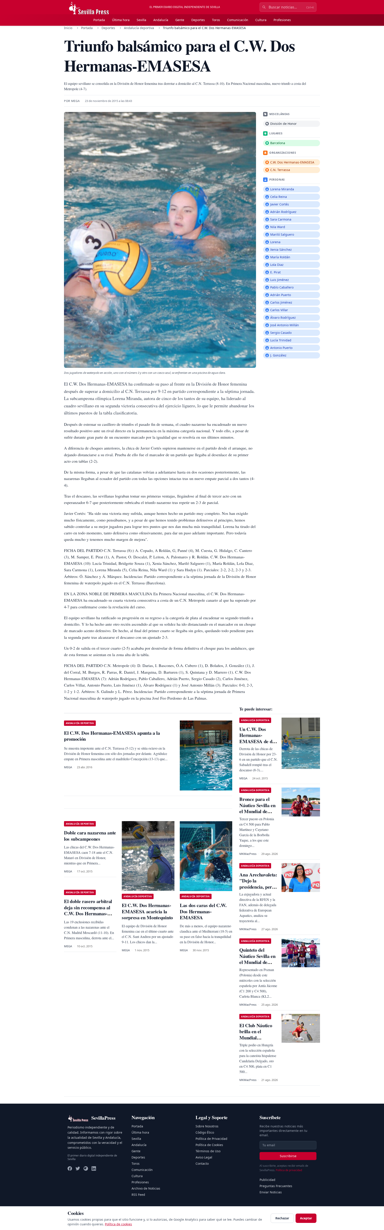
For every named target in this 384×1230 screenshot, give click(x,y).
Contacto (202, 1163)
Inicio (68, 28)
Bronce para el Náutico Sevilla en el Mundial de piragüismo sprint (257, 808)
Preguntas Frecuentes (276, 1186)
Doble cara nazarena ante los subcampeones (90, 835)
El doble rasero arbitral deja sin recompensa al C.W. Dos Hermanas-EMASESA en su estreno (89, 910)
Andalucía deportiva (139, 28)
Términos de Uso (208, 1151)
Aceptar (306, 1218)
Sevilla (141, 20)
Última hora (121, 20)
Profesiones (282, 20)
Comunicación (237, 20)
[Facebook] (70, 1168)
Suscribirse (288, 1156)
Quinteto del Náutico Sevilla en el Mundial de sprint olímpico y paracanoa (257, 962)
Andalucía (160, 20)
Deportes (198, 20)
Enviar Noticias (271, 1192)
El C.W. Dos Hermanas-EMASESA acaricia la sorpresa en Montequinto (147, 911)
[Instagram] (86, 1168)
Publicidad (267, 1180)
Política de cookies (118, 1224)
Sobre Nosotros (207, 1126)
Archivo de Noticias (146, 1188)
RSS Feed (138, 1194)
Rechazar (282, 1218)
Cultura (260, 20)
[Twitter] (78, 1168)
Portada (99, 20)
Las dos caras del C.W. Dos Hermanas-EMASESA (203, 911)
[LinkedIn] (94, 1168)
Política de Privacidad (211, 1138)
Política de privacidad (289, 1170)
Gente (179, 20)
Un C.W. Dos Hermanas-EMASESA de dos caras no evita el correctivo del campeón (257, 744)
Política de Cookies (209, 1145)
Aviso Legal (204, 1157)
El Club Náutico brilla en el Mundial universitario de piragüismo (255, 1037)
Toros (216, 20)
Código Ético (205, 1132)
